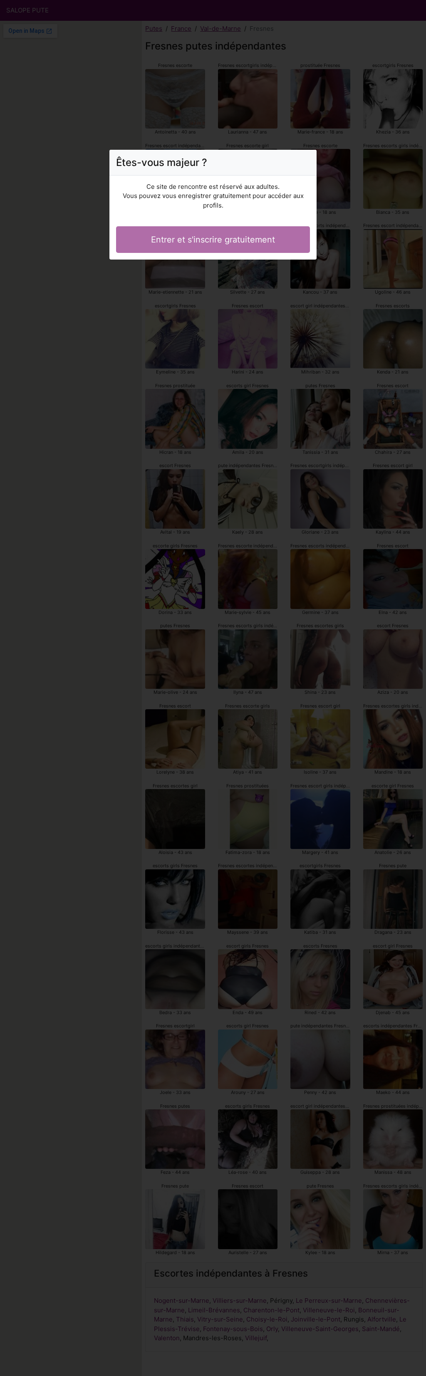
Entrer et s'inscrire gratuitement (213, 240)
